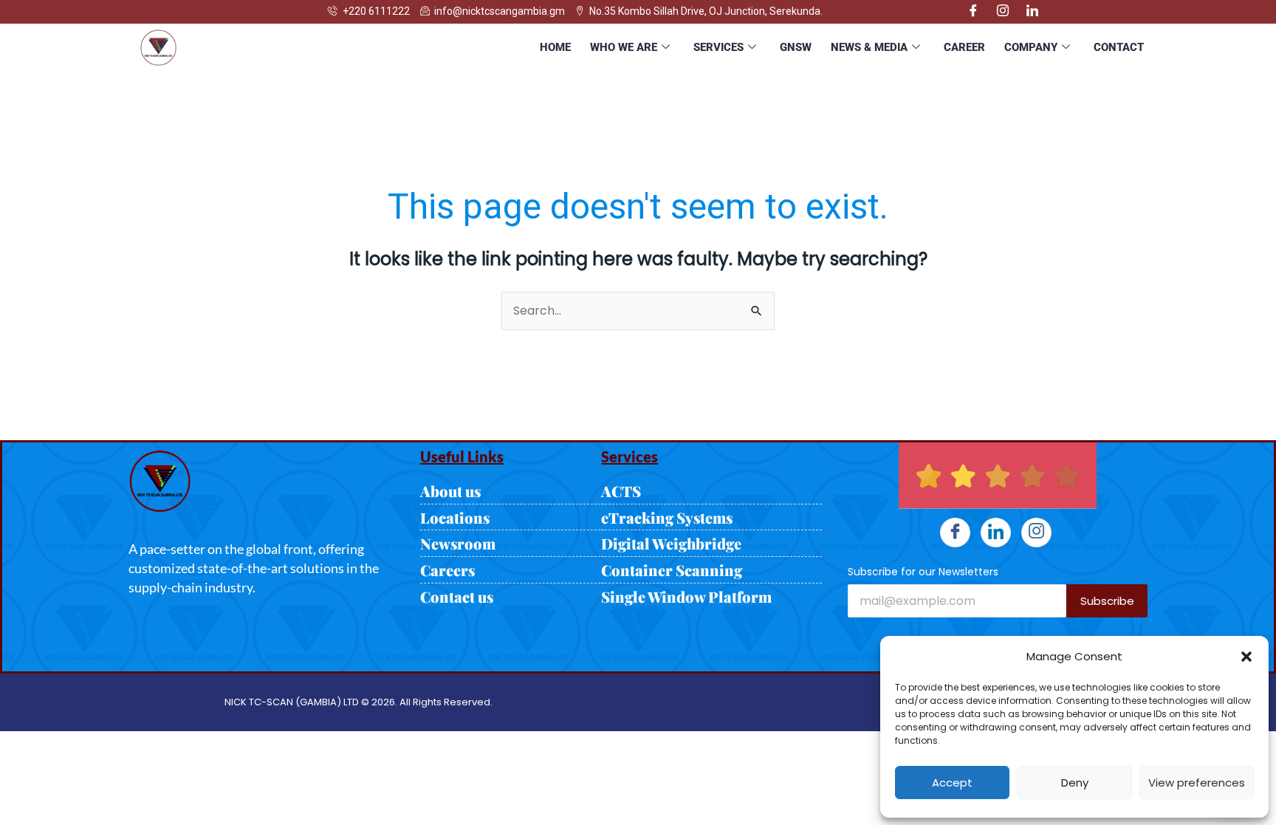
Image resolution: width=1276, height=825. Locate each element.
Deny (1074, 782)
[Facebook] (973, 12)
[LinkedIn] (1032, 12)
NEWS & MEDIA (869, 47)
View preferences (1196, 782)
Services (718, 47)
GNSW (796, 47)
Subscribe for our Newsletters (923, 571)
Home (555, 47)
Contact (1119, 47)
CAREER (964, 47)
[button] (1246, 656)
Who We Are (623, 47)
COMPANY (1030, 47)
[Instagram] (1003, 12)
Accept (952, 782)
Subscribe (1107, 601)
